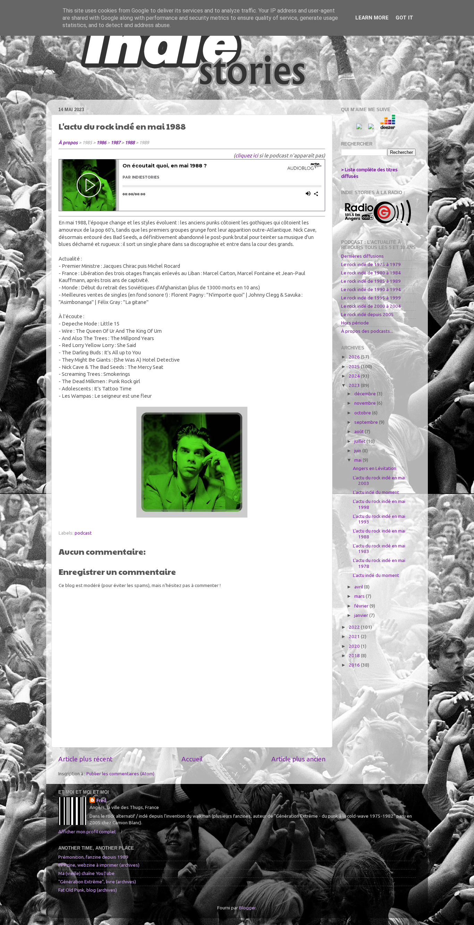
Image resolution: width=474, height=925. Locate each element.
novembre (365, 403)
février (362, 606)
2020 (355, 646)
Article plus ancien (298, 759)
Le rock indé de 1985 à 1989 (371, 281)
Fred (101, 800)
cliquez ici (246, 155)
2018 (355, 655)
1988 (130, 142)
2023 (355, 385)
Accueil (192, 759)
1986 (101, 142)
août (359, 431)
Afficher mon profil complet (87, 831)
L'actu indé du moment (376, 492)
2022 (355, 627)
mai (358, 460)
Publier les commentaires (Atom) (120, 773)
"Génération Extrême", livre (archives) (97, 881)
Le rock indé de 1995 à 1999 (371, 297)
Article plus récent (85, 759)
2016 (355, 665)
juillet (360, 441)
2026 (355, 357)
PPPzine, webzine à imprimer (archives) (98, 865)
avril (359, 586)
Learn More (372, 18)
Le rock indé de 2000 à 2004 (371, 306)
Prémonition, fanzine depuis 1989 (93, 857)
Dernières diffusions (362, 256)
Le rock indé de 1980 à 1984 (371, 272)
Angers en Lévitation (374, 468)
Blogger (247, 907)
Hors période (355, 322)
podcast (83, 533)
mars (360, 596)
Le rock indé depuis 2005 (367, 314)
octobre (363, 412)
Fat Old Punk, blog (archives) (87, 890)
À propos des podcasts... (367, 331)
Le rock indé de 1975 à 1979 (371, 264)
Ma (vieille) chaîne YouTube (86, 873)
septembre (366, 422)
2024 (355, 376)
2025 (355, 366)
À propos (68, 142)
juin (358, 450)
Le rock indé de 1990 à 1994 (371, 289)
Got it (404, 18)
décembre (365, 393)
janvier (361, 615)
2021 (355, 636)
